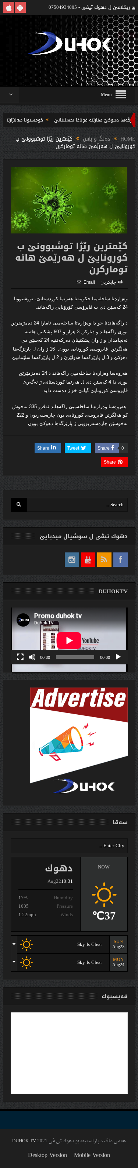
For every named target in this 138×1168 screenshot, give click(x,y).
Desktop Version (47, 1155)
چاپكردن (108, 282)
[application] (69, 635)
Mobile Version (92, 1155)
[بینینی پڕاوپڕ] (20, 657)
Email (89, 282)
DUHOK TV (24, 1141)
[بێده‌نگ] (32, 657)
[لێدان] (118, 657)
